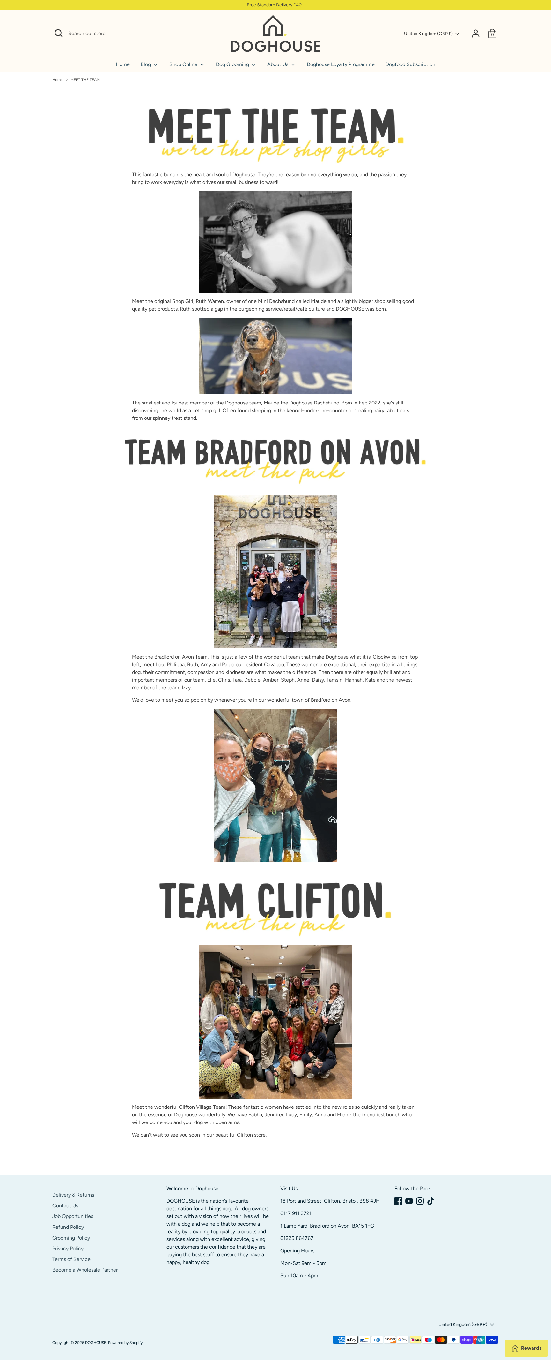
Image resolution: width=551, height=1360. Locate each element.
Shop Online (184, 64)
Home (123, 64)
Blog (146, 64)
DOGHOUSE (95, 1343)
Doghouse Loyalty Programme (341, 64)
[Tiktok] (431, 1201)
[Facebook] (398, 1201)
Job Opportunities (72, 1216)
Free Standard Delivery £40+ (276, 5)
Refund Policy (68, 1227)
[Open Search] (58, 33)
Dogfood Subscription (410, 64)
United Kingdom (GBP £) (428, 33)
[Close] (218, 33)
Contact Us (65, 1206)
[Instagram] (420, 1201)
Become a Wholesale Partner (85, 1270)
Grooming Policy (71, 1238)
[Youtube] (409, 1201)
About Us (278, 64)
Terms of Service (71, 1259)
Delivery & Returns (73, 1195)
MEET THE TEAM (85, 80)
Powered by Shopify (125, 1343)
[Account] (475, 33)
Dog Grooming (233, 64)
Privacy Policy (68, 1248)
